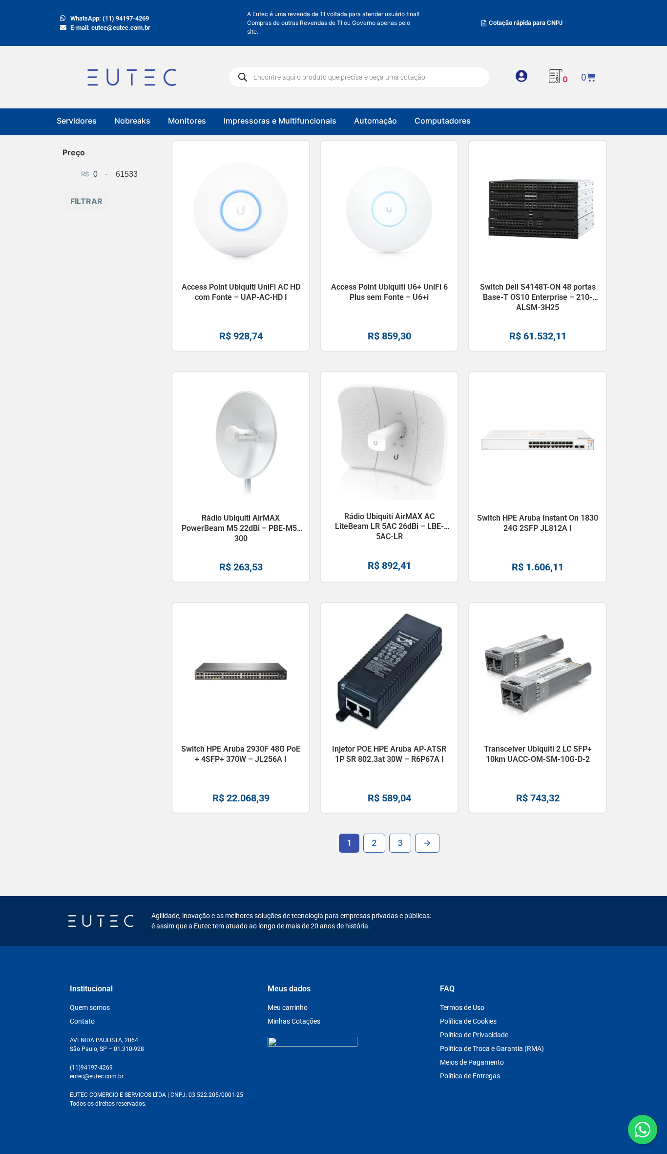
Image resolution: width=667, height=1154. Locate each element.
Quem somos (90, 1007)
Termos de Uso (462, 1007)
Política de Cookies (468, 1021)
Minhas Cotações (294, 1021)
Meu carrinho (288, 1007)
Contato (82, 1021)
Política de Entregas (470, 1076)
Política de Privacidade (474, 1035)
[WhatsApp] (642, 1129)
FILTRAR (86, 201)
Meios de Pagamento (472, 1062)
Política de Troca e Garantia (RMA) (492, 1048)
